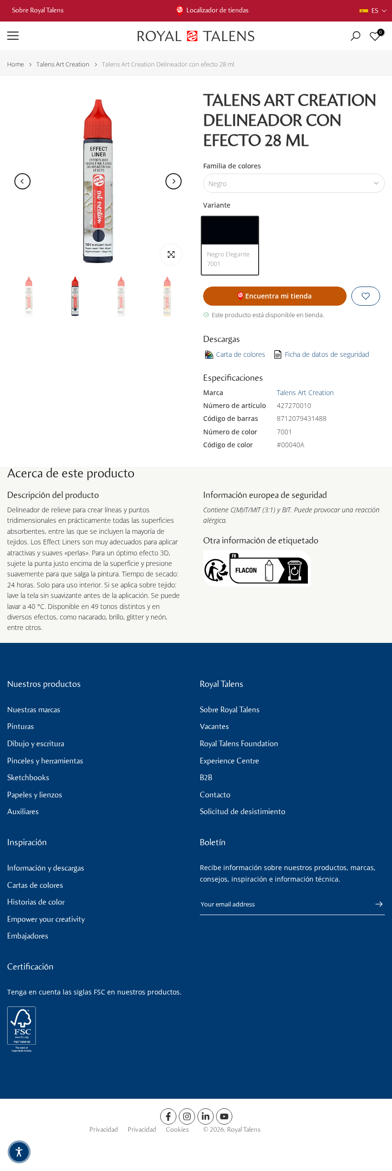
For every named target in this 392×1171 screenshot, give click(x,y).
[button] (373, 11)
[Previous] (22, 181)
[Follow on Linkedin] (205, 1116)
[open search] (355, 36)
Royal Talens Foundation (239, 743)
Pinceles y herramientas (45, 760)
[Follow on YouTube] (224, 1116)
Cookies (177, 1130)
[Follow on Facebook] (168, 1116)
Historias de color (36, 901)
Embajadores (27, 935)
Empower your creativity (46, 919)
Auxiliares (23, 811)
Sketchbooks (28, 777)
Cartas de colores (35, 885)
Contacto (215, 794)
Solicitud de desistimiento (242, 811)
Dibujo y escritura (35, 743)
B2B (206, 777)
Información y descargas (45, 868)
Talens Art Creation (62, 64)
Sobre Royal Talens (38, 10)
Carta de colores (240, 354)
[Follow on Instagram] (187, 1116)
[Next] (173, 181)
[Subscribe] (374, 904)
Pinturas (20, 726)
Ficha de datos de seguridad (327, 354)
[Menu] (65, 36)
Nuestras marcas (33, 709)
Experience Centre (229, 760)
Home (15, 64)
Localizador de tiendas (217, 10)
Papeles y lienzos (34, 794)
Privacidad (103, 1130)
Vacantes (214, 726)
